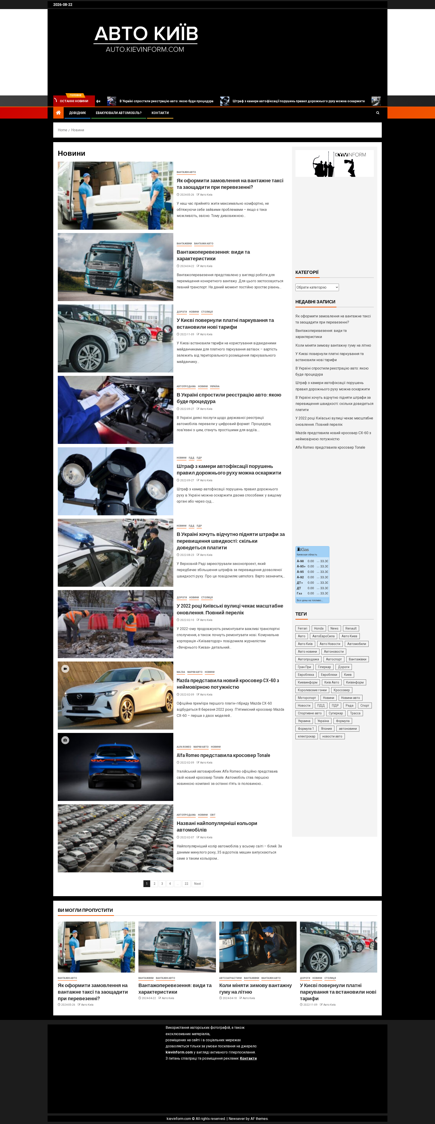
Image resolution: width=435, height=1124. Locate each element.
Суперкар (336, 713)
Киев (348, 674)
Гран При (304, 667)
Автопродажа (186, 386)
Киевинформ (307, 682)
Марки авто (195, 672)
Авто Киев (349, 636)
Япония (326, 728)
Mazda (181, 672)
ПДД (191, 458)
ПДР (199, 458)
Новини (194, 312)
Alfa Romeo (184, 747)
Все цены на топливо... (310, 600)
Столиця (207, 312)
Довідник (77, 113)
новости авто (332, 736)
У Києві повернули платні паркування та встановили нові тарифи (338, 991)
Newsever (237, 1119)
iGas (304, 549)
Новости (304, 705)
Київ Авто (331, 682)
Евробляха (306, 674)
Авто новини (307, 651)
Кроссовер (342, 690)
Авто (301, 636)
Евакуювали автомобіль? (119, 113)
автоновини (348, 728)
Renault (351, 628)
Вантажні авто (186, 172)
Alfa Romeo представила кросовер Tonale (223, 755)
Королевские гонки (312, 690)
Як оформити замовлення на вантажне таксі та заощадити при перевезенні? (93, 991)
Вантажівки (184, 243)
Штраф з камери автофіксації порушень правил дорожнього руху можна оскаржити (242, 101)
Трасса (355, 713)
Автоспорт (334, 659)
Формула (343, 721)
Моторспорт (307, 698)
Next (197, 884)
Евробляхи (329, 674)
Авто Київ (85, 65)
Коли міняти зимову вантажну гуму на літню (333, 345)
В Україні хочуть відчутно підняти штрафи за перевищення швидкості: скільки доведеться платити (231, 540)
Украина (304, 721)
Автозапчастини (230, 978)
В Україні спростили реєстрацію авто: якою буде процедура (109, 101)
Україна (215, 386)
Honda (319, 628)
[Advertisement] (334, 222)
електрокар (306, 736)
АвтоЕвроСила (323, 636)
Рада (349, 705)
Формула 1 (306, 728)
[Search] (378, 113)
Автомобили (356, 644)
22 (186, 884)
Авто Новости (330, 644)
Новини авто (350, 698)
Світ (212, 815)
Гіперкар (324, 667)
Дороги (182, 312)
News (334, 628)
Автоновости (334, 651)
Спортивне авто (310, 713)
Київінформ (355, 682)
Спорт (364, 705)
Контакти (160, 113)
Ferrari (302, 628)
